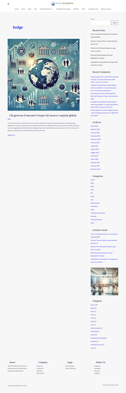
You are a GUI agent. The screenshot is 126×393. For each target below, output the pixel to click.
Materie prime (95, 203)
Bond (92, 186)
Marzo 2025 (94, 159)
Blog (29, 9)
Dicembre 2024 (95, 169)
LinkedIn (97, 373)
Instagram (97, 368)
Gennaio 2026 (95, 132)
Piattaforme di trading (63, 9)
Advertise (40, 371)
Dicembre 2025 (95, 136)
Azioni (93, 180)
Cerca (92, 19)
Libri (35, 9)
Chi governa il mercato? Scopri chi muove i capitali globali (43, 115)
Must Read (94, 206)
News (23, 9)
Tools (83, 9)
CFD (92, 190)
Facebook (97, 366)
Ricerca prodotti (106, 9)
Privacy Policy (69, 366)
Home (17, 9)
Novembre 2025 (96, 139)
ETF (92, 193)
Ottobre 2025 (95, 142)
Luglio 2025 (94, 146)
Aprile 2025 (94, 156)
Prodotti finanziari (45, 9)
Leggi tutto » (11, 135)
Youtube (97, 371)
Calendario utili (93, 9)
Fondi (92, 196)
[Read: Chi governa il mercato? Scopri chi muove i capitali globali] (44, 74)
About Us (40, 366)
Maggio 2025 (95, 152)
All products (40, 373)
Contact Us (40, 368)
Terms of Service (70, 368)
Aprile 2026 (94, 126)
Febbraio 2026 (95, 129)
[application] (52, 9)
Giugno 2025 (95, 149)
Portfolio (76, 9)
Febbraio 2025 (95, 162)
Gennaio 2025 (95, 166)
